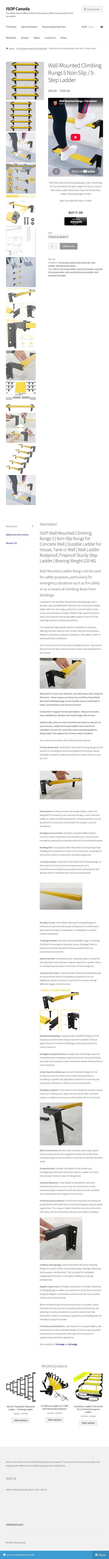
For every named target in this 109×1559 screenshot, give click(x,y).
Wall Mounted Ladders (66, 265)
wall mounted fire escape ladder (79, 272)
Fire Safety (11, 26)
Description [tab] (11, 526)
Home (11, 48)
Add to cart (68, 246)
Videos (37, 37)
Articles (25, 37)
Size (50, 232)
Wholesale (11, 37)
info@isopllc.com (14, 1524)
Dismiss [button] (102, 1554)
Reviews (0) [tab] (11, 543)
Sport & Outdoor (29, 26)
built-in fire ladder (85, 269)
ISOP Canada (18, 9)
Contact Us (50, 37)
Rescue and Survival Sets (54, 26)
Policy (64, 37)
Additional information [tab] (17, 534)
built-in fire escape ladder (64, 269)
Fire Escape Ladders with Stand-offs (31, 48)
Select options (20, 1420)
